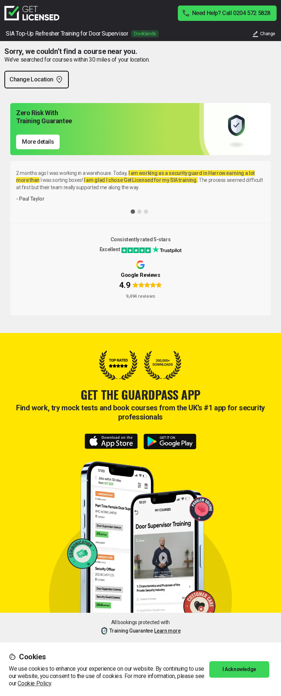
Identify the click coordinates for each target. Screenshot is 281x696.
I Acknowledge (239, 669)
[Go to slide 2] (139, 211)
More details (38, 141)
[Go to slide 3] (146, 211)
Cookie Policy (34, 683)
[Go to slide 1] (133, 211)
